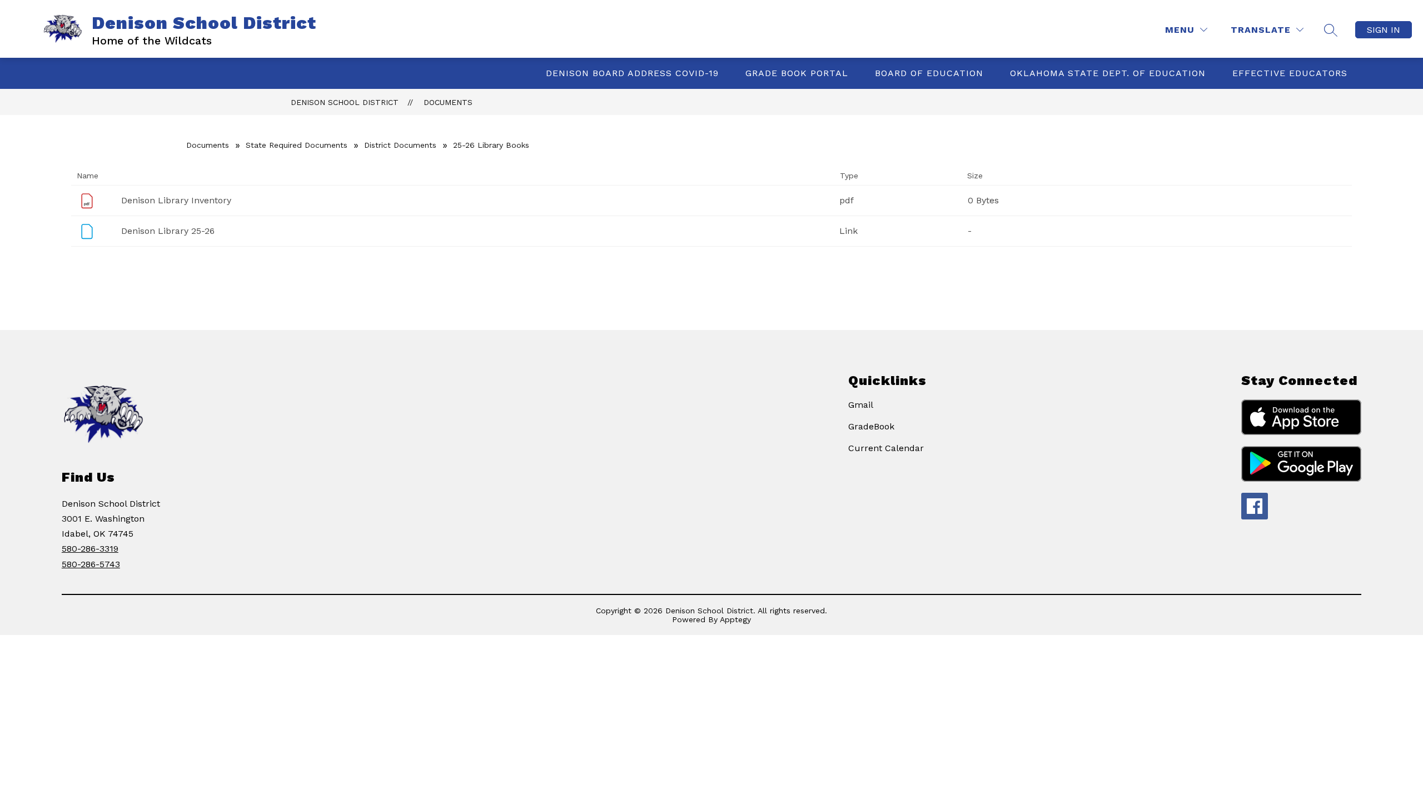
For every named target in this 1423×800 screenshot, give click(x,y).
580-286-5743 (91, 564)
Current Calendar (886, 448)
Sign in (1383, 29)
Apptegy (735, 619)
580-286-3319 (90, 548)
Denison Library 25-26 (168, 231)
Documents (448, 102)
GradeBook (871, 426)
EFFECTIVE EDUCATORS (1289, 73)
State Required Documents (296, 145)
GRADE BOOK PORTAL (796, 73)
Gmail (860, 404)
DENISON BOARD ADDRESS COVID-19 (632, 73)
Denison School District (345, 102)
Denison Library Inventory (176, 200)
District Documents (400, 145)
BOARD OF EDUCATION (929, 73)
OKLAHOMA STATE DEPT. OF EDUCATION (1108, 73)
